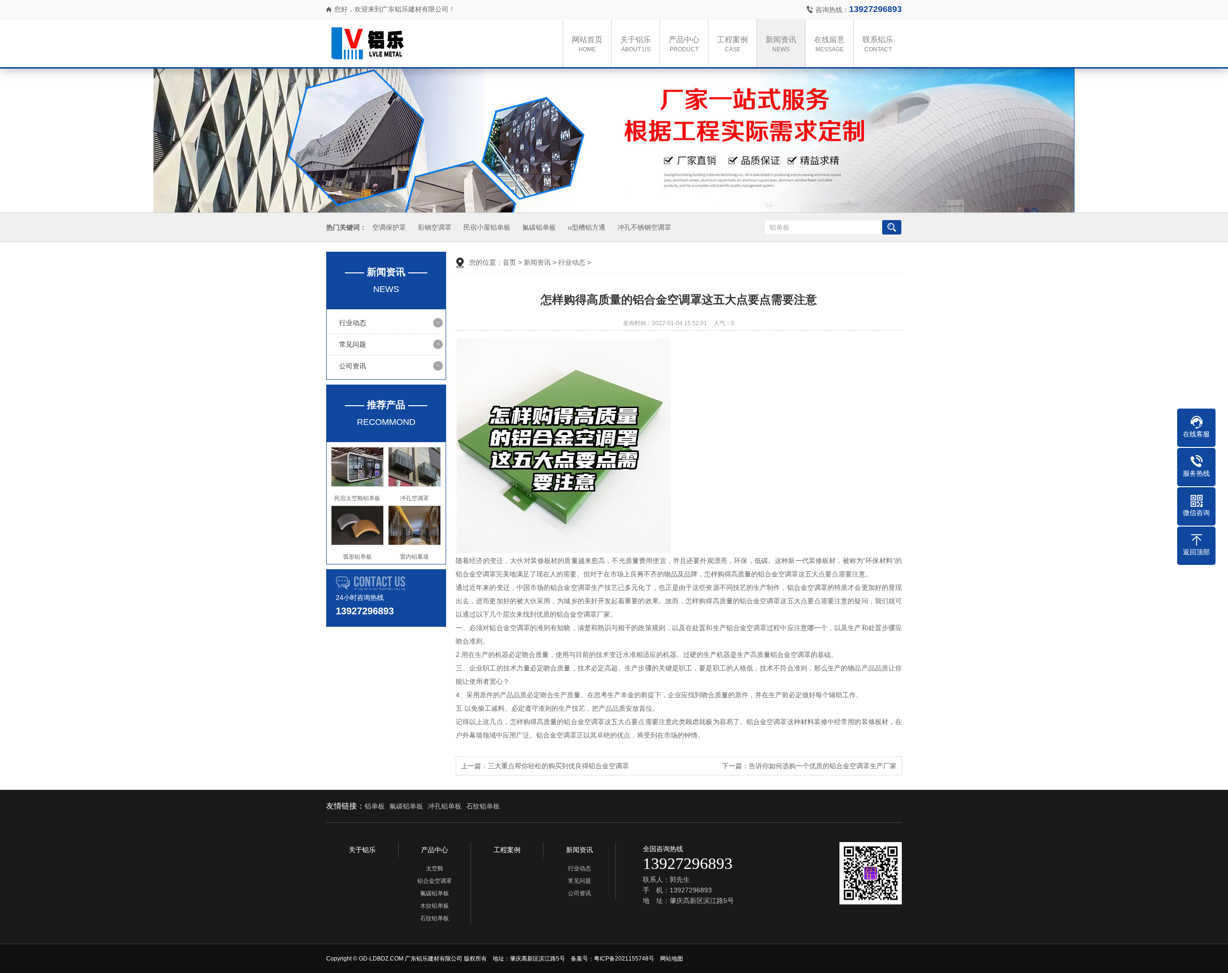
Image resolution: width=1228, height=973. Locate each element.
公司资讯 (352, 366)
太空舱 (434, 868)
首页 (509, 262)
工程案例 (732, 44)
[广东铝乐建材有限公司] (427, 43)
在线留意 (829, 44)
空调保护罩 (389, 227)
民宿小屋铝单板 (486, 227)
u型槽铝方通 (586, 227)
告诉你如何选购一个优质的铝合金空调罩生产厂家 (823, 766)
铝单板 (375, 806)
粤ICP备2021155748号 (624, 958)
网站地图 (671, 958)
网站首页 (587, 44)
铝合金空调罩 (434, 881)
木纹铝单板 (434, 906)
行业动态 (352, 323)
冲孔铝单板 (444, 806)
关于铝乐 (635, 44)
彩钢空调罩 (434, 227)
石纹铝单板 (483, 806)
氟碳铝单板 (539, 227)
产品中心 (684, 44)
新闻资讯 (781, 44)
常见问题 (352, 344)
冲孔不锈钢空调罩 (644, 227)
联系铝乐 (877, 44)
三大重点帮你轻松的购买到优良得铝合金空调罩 (558, 766)
